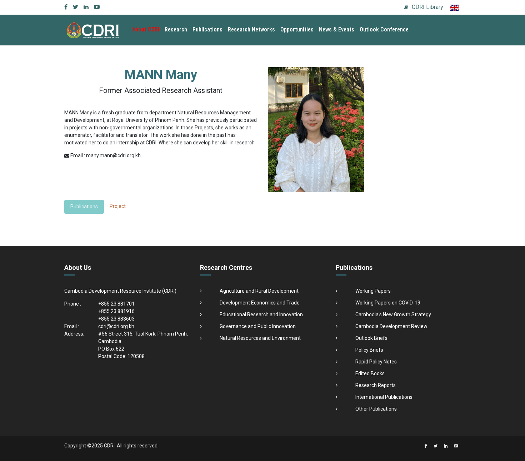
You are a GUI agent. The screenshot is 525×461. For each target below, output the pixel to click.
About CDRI (145, 29)
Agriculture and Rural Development (259, 291)
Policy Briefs (369, 350)
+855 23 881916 (116, 311)
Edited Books (370, 373)
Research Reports (375, 385)
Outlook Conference (384, 29)
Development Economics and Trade (260, 303)
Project (118, 206)
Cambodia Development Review (391, 326)
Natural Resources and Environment (260, 338)
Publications (207, 29)
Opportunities (297, 29)
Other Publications (376, 409)
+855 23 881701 (116, 304)
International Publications (383, 397)
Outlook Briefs (371, 338)
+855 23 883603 (116, 319)
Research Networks (251, 29)
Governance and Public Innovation (258, 326)
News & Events (336, 29)
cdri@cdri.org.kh (116, 326)
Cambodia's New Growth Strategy (393, 314)
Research (176, 29)
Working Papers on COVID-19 (387, 303)
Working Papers (373, 291)
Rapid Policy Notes (376, 362)
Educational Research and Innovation (261, 314)
